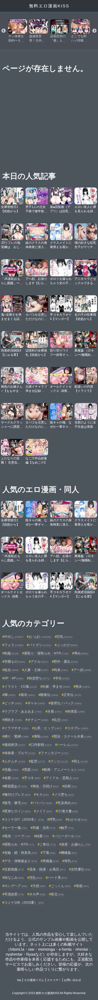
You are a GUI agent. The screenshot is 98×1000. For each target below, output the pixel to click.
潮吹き (13, 720)
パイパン (42, 803)
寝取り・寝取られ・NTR (46, 653)
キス (42, 794)
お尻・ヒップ (48, 728)
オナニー (37, 720)
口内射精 (41, 744)
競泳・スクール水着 (72, 736)
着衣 (28, 695)
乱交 (61, 720)
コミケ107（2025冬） (24, 819)
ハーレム (67, 744)
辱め (81, 653)
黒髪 (31, 769)
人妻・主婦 (36, 670)
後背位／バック (65, 703)
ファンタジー (54, 753)
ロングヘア (15, 886)
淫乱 (35, 877)
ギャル (36, 703)
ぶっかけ (67, 645)
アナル (39, 661)
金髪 (11, 778)
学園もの (14, 661)
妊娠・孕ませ (56, 686)
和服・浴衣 (44, 828)
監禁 (38, 761)
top (19, 980)
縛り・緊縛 (16, 736)
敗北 (57, 894)
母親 (82, 886)
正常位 (72, 695)
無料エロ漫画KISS (49, 6)
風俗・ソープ (17, 836)
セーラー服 (15, 828)
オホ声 (37, 894)
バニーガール (67, 836)
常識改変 (14, 894)
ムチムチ (14, 761)
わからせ (77, 819)
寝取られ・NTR (19, 844)
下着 (49, 852)
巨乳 (64, 636)
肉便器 (76, 711)
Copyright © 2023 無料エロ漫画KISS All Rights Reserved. (49, 993)
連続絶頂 (14, 744)
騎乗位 (49, 695)
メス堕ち (64, 794)
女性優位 (80, 869)
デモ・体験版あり (20, 861)
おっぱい (40, 636)
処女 (11, 670)
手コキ (32, 778)
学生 (62, 678)
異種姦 (51, 861)
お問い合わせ (72, 980)
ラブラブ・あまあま (23, 711)
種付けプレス (17, 794)
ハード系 (57, 877)
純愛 (42, 836)
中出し (13, 636)
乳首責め (67, 803)
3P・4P (13, 678)
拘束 (61, 670)
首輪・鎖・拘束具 (20, 852)
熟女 (82, 686)
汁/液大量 (68, 811)
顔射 (70, 786)
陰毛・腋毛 (15, 803)
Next (94, 30)
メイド (44, 811)
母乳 (70, 861)
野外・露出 (66, 661)
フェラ (13, 645)
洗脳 (11, 769)
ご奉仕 (47, 844)
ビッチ (13, 703)
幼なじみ (14, 877)
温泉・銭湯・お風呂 (47, 869)
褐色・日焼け (46, 786)
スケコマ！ (54, 980)
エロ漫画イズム (34, 980)
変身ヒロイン (17, 811)
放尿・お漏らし (76, 844)
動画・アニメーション (64, 769)
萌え (81, 761)
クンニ (59, 761)
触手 (67, 828)
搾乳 (55, 819)
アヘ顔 (82, 670)
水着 (54, 711)
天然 (39, 886)
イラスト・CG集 (20, 686)
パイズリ (40, 645)
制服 (11, 653)
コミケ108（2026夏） (24, 902)
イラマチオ (16, 728)
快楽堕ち (39, 678)
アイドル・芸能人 (62, 778)
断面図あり (15, 786)
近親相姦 (14, 869)
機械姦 (69, 852)
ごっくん (60, 886)
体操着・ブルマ (19, 753)
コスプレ (77, 728)
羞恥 (41, 736)
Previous (3, 30)
